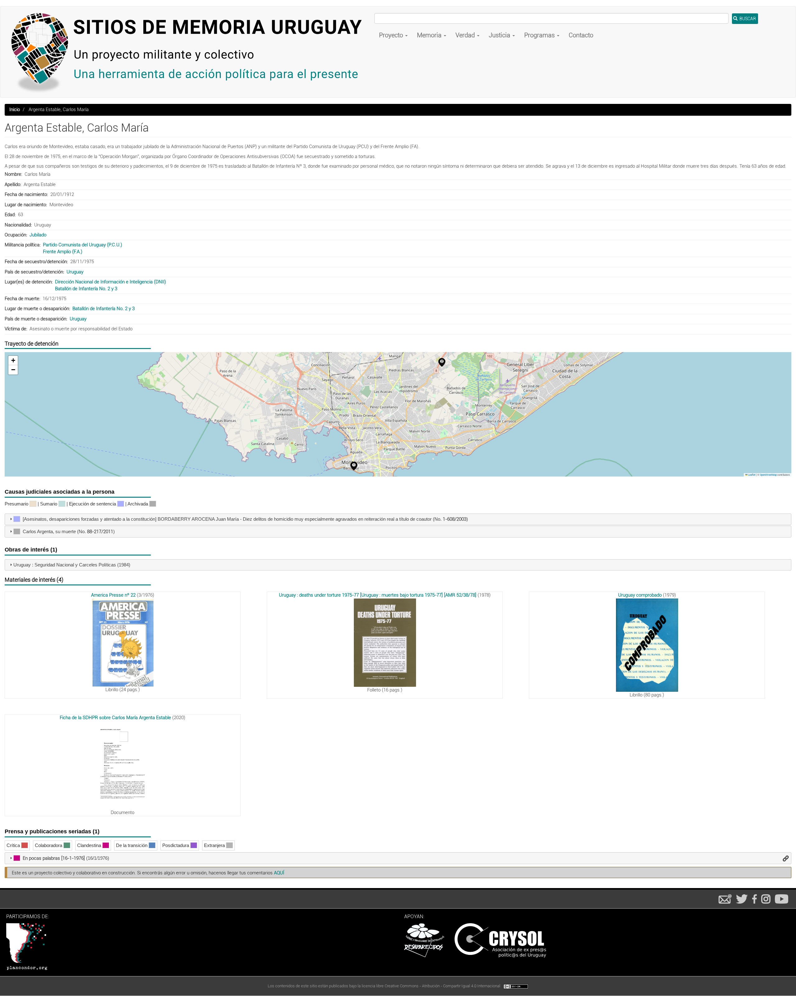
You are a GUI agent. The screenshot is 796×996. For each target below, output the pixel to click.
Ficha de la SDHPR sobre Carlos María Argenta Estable (115, 717)
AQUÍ (279, 873)
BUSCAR (747, 18)
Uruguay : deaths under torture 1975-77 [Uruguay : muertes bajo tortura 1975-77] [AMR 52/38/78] (377, 595)
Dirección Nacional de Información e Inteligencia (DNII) (110, 282)
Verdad (466, 35)
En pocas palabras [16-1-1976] (54, 858)
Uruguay (75, 272)
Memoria (430, 35)
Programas (540, 35)
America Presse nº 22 (113, 595)
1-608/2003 (454, 519)
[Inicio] (189, 52)
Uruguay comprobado (640, 595)
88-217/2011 (100, 531)
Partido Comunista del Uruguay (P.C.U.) (82, 245)
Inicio (14, 109)
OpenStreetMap (768, 474)
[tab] (398, 519)
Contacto (581, 35)
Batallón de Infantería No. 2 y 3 (86, 288)
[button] (354, 466)
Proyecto (392, 35)
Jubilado (38, 235)
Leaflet (751, 474)
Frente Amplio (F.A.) (62, 251)
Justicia (500, 35)
